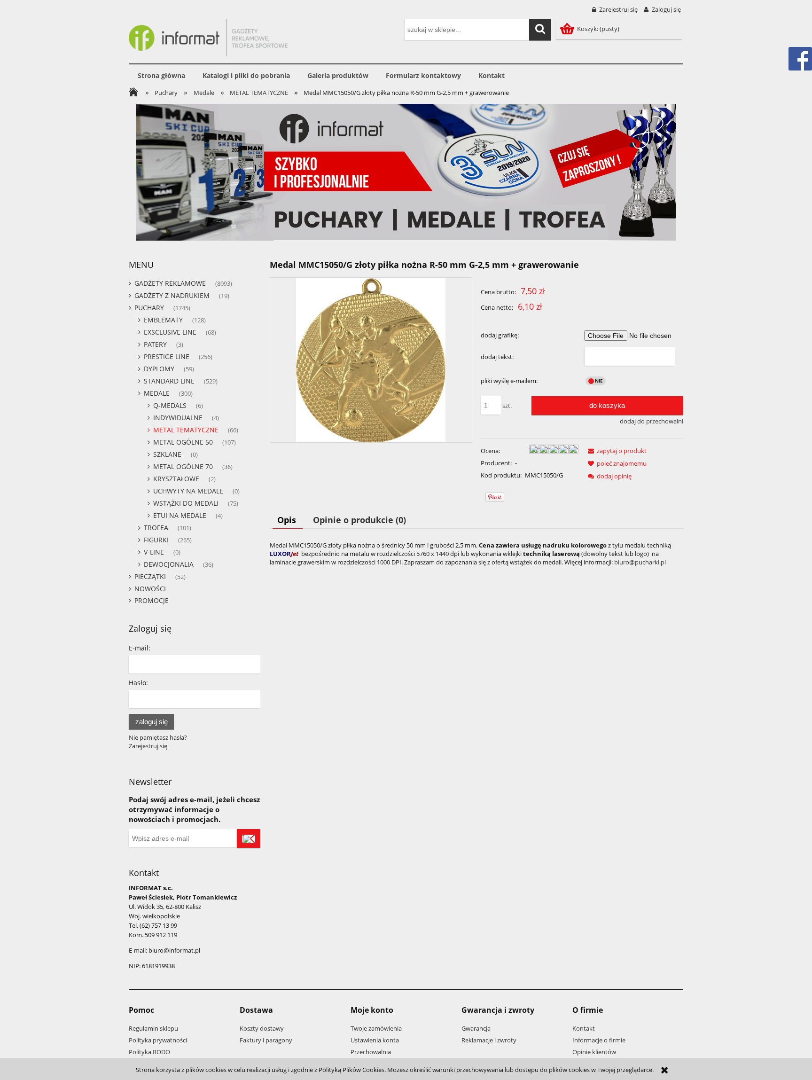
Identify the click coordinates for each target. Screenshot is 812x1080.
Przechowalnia (371, 1052)
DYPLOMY (159, 368)
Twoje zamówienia (376, 1028)
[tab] (287, 519)
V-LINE (154, 552)
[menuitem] (161, 75)
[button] (616, 450)
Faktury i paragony (266, 1040)
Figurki (156, 539)
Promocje (151, 600)
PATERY (155, 344)
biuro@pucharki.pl (640, 562)
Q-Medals (170, 405)
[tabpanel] (476, 553)
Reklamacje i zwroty (488, 1040)
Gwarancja (476, 1028)
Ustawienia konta (375, 1040)
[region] (406, 172)
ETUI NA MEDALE (179, 515)
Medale (157, 393)
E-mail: (139, 647)
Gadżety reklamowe (170, 283)
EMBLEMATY (163, 319)
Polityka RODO (149, 1052)
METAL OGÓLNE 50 (183, 442)
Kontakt (583, 1028)
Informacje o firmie (598, 1040)
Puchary (149, 307)
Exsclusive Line (170, 332)
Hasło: (138, 682)
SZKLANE (167, 454)
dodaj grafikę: (500, 335)
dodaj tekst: (497, 356)
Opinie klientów (594, 1052)
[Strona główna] (208, 36)
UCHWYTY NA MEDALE (188, 490)
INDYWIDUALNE (178, 417)
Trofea (156, 527)
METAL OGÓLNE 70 (183, 466)
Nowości (150, 588)
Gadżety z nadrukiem (172, 295)
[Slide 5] (406, 172)
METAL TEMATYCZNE (186, 429)
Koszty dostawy (262, 1028)
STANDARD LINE (169, 380)
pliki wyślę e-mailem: (509, 380)
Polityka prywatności (158, 1040)
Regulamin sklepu (153, 1028)
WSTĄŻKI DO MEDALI (186, 503)
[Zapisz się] (248, 838)
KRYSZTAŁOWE (176, 478)
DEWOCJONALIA (169, 564)
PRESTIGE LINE (166, 356)
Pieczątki (150, 576)
